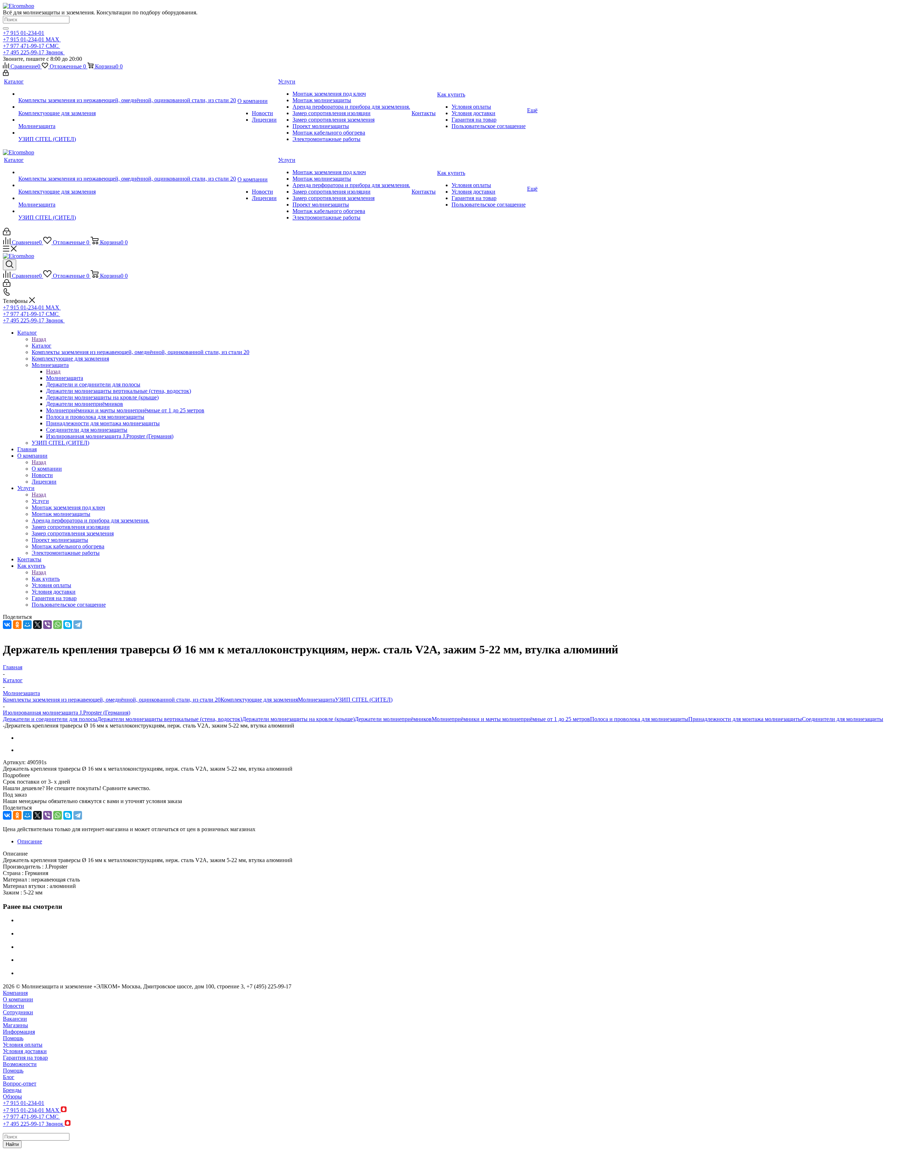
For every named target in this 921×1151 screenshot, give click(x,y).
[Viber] (47, 624)
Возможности (20, 1064)
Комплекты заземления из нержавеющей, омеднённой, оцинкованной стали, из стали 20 (112, 700)
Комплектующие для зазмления (259, 700)
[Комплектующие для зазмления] (127, 107)
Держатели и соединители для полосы (50, 719)
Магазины (15, 1025)
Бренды (12, 1090)
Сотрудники (18, 1012)
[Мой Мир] (27, 624)
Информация (19, 1032)
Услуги (40, 501)
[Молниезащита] (127, 120)
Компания (15, 993)
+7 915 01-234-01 (23, 33)
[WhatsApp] (57, 624)
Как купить (46, 579)
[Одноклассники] (17, 624)
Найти (12, 1144)
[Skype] (67, 624)
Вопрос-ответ (19, 1083)
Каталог (41, 346)
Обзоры (12, 1096)
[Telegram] (77, 624)
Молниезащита (64, 378)
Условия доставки (25, 1051)
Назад (39, 339)
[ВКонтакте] (7, 624)
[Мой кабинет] (6, 74)
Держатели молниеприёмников (393, 719)
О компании (47, 469)
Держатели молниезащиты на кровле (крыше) (298, 719)
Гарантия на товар (25, 1058)
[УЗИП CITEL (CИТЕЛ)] (127, 133)
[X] (37, 624)
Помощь (13, 1038)
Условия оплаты (22, 1045)
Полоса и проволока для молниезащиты (639, 719)
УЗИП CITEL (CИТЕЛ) (364, 700)
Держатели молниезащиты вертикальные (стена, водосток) (169, 719)
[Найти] (6, 28)
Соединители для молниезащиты (842, 719)
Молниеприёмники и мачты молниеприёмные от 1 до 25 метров (511, 719)
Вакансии (15, 1019)
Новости (13, 1006)
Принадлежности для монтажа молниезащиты (745, 719)
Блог (8, 1077)
